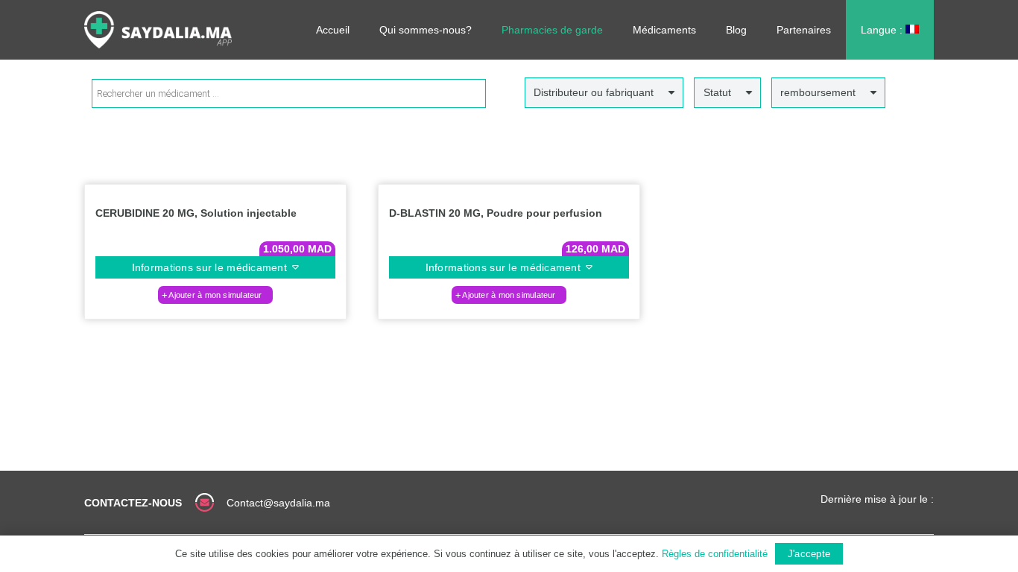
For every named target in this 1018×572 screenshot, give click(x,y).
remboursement (818, 92)
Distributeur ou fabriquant (594, 92)
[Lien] (158, 29)
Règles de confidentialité (715, 553)
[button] (215, 295)
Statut (717, 92)
